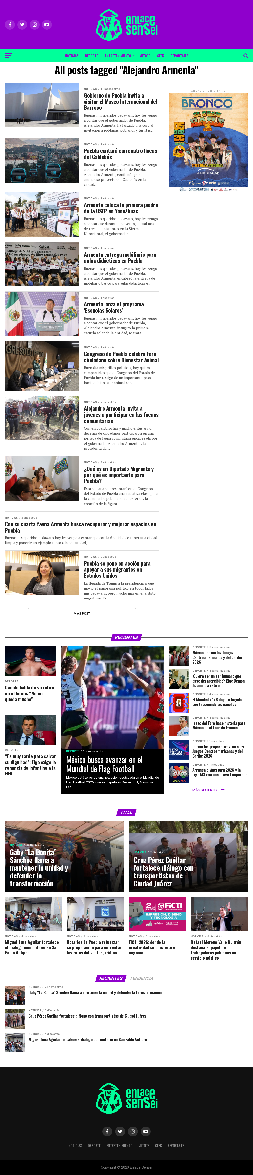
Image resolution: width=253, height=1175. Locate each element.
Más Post (82, 613)
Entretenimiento (118, 55)
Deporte (91, 55)
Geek (160, 55)
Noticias (71, 55)
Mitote (144, 55)
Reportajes (179, 55)
